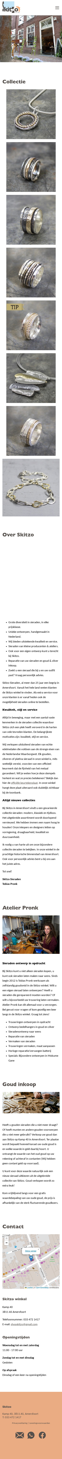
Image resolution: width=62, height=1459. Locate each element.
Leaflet (30, 1287)
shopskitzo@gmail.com (24, 1324)
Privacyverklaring (19, 1423)
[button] (31, 1258)
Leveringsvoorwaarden (39, 1423)
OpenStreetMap (42, 1287)
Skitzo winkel (30, 1250)
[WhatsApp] (31, 1440)
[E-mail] (19, 1440)
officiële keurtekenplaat (24, 783)
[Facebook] (42, 1440)
